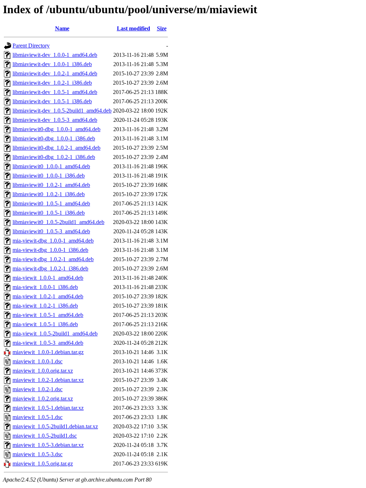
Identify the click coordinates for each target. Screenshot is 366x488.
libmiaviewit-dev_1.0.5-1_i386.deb (52, 101)
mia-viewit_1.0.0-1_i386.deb (45, 287)
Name (62, 28)
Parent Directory (31, 46)
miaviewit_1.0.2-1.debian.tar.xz (48, 380)
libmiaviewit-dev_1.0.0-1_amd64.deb (55, 55)
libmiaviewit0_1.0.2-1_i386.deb (49, 194)
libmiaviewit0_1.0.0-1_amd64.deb (51, 166)
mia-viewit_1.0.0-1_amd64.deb (48, 278)
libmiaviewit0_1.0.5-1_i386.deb (49, 213)
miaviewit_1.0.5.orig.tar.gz (43, 463)
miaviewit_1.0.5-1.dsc (38, 417)
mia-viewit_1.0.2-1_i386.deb (45, 306)
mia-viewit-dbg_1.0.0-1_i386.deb (50, 250)
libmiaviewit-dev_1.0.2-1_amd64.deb (55, 73)
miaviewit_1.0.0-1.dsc (38, 361)
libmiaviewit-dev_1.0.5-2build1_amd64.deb (62, 111)
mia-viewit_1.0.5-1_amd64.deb (48, 315)
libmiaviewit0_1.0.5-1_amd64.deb (51, 203)
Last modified (133, 28)
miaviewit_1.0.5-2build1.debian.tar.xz (55, 426)
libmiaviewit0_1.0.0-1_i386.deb (49, 176)
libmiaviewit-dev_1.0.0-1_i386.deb (52, 64)
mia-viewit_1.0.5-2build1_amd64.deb (55, 333)
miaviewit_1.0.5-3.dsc (38, 454)
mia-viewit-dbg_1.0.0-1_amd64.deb (53, 241)
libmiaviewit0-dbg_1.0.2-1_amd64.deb (56, 148)
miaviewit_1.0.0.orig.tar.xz (43, 371)
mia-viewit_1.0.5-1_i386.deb (45, 324)
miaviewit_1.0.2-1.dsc (38, 389)
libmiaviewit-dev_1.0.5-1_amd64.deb (55, 92)
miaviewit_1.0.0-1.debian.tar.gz (48, 352)
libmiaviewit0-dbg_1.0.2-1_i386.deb (54, 157)
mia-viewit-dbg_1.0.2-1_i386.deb (50, 268)
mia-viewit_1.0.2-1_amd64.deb (48, 296)
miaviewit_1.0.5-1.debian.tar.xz (48, 408)
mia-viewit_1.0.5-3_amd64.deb (48, 343)
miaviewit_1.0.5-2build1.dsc (45, 436)
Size (162, 28)
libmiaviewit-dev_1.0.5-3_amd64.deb (55, 120)
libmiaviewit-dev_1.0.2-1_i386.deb (52, 83)
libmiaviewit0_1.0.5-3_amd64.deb (51, 231)
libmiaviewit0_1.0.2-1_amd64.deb (51, 185)
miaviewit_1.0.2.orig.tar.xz (43, 398)
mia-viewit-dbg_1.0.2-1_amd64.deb (53, 259)
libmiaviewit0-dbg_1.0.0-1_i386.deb (54, 138)
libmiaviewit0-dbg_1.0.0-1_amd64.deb (56, 129)
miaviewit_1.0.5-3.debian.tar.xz (48, 445)
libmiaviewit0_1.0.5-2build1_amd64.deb (58, 222)
